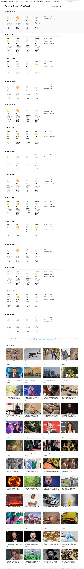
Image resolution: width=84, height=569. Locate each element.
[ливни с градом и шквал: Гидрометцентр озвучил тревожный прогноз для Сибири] (69, 502)
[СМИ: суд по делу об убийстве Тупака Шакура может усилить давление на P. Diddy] (51, 557)
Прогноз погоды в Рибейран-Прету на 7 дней (52, 338)
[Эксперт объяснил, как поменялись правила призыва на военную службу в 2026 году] (32, 448)
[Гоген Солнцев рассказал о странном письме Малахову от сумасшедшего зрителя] (69, 448)
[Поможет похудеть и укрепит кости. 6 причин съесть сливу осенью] (14, 521)
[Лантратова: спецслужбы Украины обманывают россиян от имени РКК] (51, 448)
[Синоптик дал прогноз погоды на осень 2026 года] (51, 357)
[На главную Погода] (5, 1)
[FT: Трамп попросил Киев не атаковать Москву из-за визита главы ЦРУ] (14, 375)
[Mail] (2, 1)
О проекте (40, 568)
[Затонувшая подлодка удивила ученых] (14, 448)
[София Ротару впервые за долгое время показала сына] (14, 429)
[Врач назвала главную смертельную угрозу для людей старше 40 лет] (51, 466)
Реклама (9, 568)
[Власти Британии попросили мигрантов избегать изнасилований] (32, 375)
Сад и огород (42, 339)
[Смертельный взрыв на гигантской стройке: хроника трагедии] (69, 521)
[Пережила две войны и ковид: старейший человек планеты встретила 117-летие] (32, 411)
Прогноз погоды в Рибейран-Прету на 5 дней (31, 338)
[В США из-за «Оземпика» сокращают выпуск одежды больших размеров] (32, 466)
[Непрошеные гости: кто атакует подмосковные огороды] (69, 466)
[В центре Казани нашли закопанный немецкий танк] (69, 357)
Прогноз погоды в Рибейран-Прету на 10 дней (73, 338)
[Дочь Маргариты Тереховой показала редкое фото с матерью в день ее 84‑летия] (14, 557)
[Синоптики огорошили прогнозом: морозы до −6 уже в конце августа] (14, 411)
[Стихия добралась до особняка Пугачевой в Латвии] (32, 393)
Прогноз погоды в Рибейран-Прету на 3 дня (10, 338)
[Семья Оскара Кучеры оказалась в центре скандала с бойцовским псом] (14, 539)
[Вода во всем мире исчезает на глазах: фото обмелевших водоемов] (69, 393)
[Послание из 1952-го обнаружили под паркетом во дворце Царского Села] (14, 357)
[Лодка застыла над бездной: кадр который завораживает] (32, 557)
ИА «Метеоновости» (79, 568)
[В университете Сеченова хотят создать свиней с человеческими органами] (51, 411)
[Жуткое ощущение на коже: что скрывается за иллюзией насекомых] (32, 502)
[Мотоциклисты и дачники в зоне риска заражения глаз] (69, 484)
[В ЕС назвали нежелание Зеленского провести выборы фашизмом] (32, 539)
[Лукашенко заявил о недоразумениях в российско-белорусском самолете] (32, 357)
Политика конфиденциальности (48, 568)
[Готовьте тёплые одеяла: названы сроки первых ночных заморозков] (32, 429)
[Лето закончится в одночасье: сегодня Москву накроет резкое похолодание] (51, 375)
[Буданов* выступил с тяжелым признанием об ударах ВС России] (51, 484)
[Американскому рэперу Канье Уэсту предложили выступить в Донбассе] (14, 502)
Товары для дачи (50, 339)
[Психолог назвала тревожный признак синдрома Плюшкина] (69, 557)
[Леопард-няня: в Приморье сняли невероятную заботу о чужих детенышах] (32, 484)
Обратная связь (68, 568)
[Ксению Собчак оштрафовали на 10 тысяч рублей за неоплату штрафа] (51, 429)
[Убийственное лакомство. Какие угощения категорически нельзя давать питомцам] (51, 393)
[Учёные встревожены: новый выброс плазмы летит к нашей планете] (14, 484)
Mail (1, 568)
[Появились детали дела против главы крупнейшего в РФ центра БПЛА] (51, 521)
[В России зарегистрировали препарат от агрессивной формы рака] (69, 539)
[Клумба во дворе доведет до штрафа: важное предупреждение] (69, 375)
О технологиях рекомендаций (59, 568)
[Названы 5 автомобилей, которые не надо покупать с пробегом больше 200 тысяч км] (51, 502)
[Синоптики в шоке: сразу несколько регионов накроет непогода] (14, 466)
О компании (5, 568)
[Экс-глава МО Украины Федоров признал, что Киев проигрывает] (69, 411)
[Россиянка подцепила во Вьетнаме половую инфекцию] (14, 393)
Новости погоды (33, 339)
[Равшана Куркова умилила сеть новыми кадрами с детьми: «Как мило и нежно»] (69, 429)
